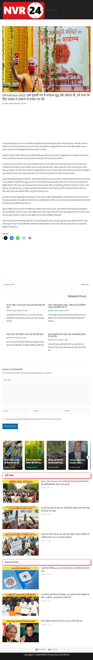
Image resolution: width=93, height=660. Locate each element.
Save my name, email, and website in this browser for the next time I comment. (33, 419)
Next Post (85, 285)
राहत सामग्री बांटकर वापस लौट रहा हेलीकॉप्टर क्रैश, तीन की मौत (67, 335)
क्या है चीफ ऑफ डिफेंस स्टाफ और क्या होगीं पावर (25, 334)
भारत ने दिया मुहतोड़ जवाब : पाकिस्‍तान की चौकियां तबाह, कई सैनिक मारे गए (67, 306)
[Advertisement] (46, 125)
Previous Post (8, 285)
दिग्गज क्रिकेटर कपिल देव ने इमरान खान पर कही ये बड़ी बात (61, 621)
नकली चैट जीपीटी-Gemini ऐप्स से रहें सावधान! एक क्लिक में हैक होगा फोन (65, 569)
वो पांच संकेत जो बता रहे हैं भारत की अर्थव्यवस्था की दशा (26, 306)
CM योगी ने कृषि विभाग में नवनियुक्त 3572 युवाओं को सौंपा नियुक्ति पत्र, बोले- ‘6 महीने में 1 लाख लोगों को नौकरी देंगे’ (65, 596)
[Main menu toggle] (88, 9)
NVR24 (51, 10)
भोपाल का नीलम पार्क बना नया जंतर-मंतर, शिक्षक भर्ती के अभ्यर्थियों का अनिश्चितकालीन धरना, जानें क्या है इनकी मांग (65, 536)
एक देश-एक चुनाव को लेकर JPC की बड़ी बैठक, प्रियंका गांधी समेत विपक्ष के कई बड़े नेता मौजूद (65, 509)
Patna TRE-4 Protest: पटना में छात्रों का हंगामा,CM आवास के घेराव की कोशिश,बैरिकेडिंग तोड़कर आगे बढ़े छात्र (65, 483)
